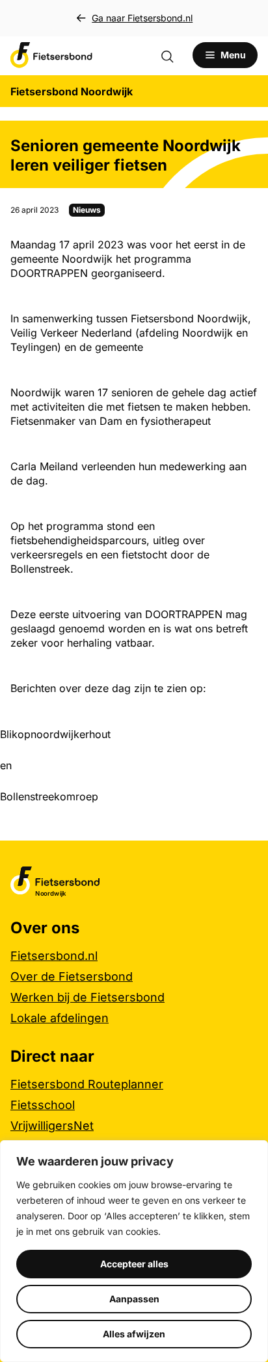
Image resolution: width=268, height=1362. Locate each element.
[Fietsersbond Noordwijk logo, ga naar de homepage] (51, 55)
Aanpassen (134, 1298)
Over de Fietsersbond (71, 976)
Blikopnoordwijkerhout (55, 734)
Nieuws (87, 210)
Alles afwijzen (134, 1333)
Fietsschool (42, 1105)
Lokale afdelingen (59, 1018)
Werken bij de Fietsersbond (87, 997)
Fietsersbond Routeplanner (86, 1084)
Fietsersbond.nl (54, 955)
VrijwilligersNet (52, 1125)
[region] (134, 1251)
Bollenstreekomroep (49, 796)
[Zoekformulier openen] (173, 55)
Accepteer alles (134, 1263)
